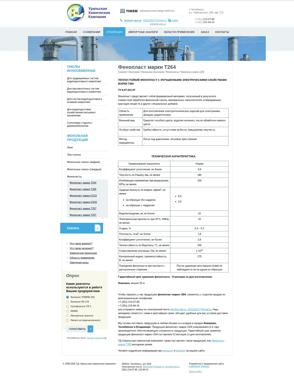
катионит (168, 350)
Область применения (82, 257)
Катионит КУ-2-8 (80, 301)
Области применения (179, 32)
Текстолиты (74, 154)
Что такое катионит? (81, 248)
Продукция (114, 32)
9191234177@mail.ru (155, 20)
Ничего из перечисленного (85, 320)
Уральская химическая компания (88, 12)
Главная (71, 32)
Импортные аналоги (143, 32)
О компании (91, 32)
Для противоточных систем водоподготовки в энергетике (84, 90)
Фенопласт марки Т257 (83, 208)
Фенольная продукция (152, 71)
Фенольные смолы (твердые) (84, 169)
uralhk (174, 20)
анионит (180, 350)
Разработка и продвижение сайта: (206, 365)
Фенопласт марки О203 (83, 202)
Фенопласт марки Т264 (83, 182)
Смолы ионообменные (81, 68)
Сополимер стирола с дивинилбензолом (80, 124)
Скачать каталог (73, 230)
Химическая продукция (83, 253)
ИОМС (74, 311)
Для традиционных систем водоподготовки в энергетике (84, 80)
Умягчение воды (79, 262)
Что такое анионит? (81, 243)
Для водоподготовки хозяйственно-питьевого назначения (81, 112)
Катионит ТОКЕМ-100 (83, 297)
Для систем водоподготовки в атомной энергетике (84, 100)
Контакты (222, 32)
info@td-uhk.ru (158, 24)
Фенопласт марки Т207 (83, 214)
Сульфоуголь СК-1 (81, 306)
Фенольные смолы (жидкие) (83, 161)
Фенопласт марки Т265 (83, 189)
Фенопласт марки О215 (83, 195)
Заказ (205, 32)
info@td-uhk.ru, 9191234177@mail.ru (190, 309)
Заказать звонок (133, 20)
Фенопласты (172, 71)
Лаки (70, 147)
